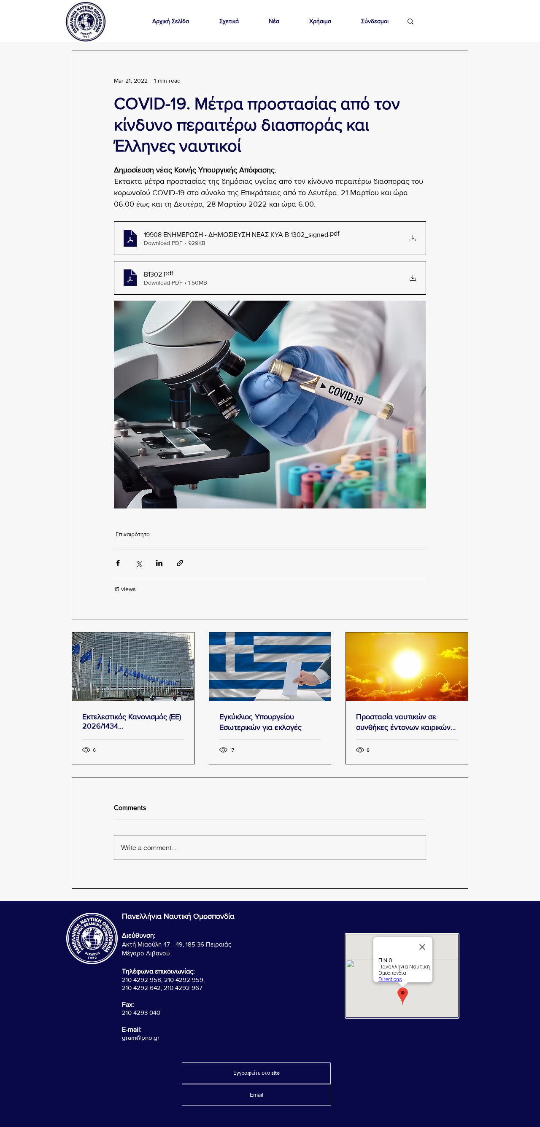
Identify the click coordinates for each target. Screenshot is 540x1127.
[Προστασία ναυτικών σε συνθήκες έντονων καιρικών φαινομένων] (407, 666)
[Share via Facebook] (118, 563)
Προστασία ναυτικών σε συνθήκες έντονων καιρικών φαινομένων (403, 722)
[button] (229, 21)
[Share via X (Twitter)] (139, 563)
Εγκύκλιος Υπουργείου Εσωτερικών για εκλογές (260, 722)
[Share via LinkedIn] (159, 563)
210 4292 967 (183, 987)
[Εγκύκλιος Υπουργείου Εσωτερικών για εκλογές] (270, 666)
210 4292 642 (141, 987)
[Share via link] (180, 563)
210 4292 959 (183, 979)
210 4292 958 (141, 979)
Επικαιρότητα (133, 534)
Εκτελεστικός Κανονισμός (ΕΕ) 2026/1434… (131, 721)
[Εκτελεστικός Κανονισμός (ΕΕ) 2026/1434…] (133, 666)
